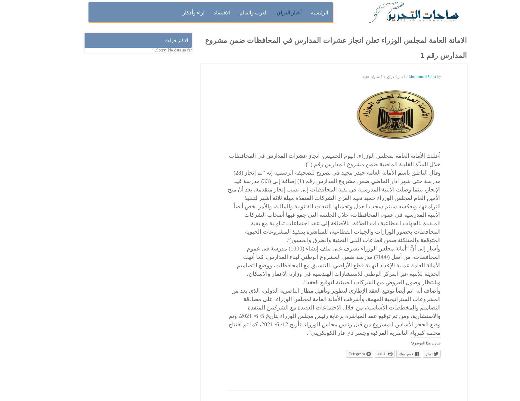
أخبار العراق (396, 77)
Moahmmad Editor (422, 77)
